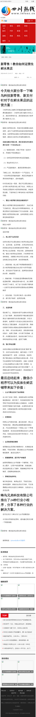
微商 (4, 41)
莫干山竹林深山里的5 (9, 609)
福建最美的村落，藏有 (26, 609)
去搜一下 (30, 21)
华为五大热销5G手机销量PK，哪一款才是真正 (17, 632)
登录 (26, 1)
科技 (26, 26)
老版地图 (20, 690)
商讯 (18, 36)
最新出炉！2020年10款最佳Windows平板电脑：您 (18, 573)
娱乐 (4, 31)
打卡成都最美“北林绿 (9, 595)
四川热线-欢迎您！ (7, 1)
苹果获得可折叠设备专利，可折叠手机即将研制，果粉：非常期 (18, 563)
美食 (11, 36)
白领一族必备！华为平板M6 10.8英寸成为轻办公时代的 (17, 569)
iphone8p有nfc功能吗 (18, 540)
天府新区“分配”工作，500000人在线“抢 (15, 628)
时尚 (26, 36)
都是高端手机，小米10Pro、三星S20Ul (15, 636)
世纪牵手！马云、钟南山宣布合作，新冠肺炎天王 (18, 624)
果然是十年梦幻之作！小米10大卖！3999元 (16, 644)
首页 (4, 26)
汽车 (11, 31)
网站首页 (3, 690)
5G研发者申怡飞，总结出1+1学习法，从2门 (16, 648)
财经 (18, 26)
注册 (32, 1)
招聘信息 (28, 690)
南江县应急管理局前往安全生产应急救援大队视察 (18, 620)
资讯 (11, 26)
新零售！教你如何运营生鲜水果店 (13, 556)
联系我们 (12, 690)
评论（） (29, 77)
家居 (18, 31)
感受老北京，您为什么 (26, 595)
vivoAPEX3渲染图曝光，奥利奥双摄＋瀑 (15, 640)
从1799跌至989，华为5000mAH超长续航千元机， (18, 559)
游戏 (4, 36)
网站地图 (22, 693)
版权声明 (13, 693)
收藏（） (17, 77)
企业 (26, 31)
